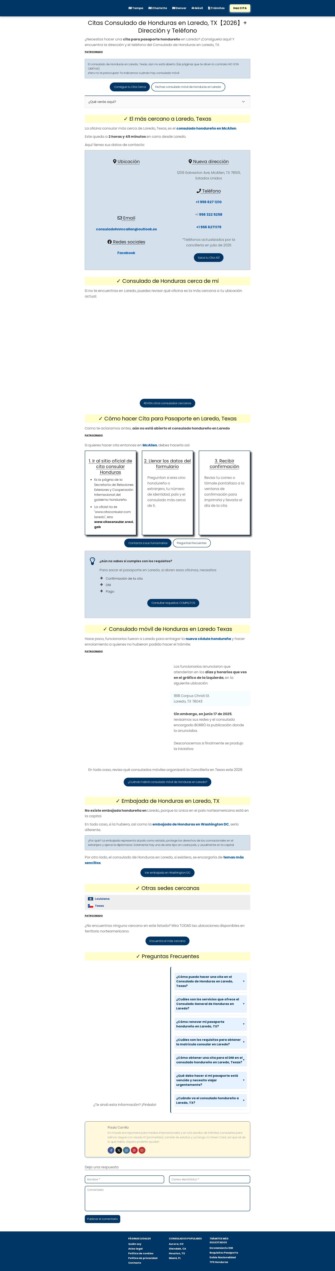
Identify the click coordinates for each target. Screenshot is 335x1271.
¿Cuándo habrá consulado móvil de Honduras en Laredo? (167, 782)
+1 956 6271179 (208, 227)
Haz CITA (240, 8)
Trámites (217, 8)
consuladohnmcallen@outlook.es (126, 229)
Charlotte (159, 8)
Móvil (198, 8)
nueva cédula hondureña (208, 638)
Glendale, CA (177, 1248)
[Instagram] (126, 1150)
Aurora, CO (176, 1244)
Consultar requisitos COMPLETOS (173, 603)
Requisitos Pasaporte (224, 1252)
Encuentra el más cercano (167, 941)
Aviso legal (135, 1248)
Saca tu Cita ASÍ (208, 258)
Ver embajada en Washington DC (168, 873)
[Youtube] (142, 1150)
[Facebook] (111, 1150)
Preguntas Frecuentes (192, 543)
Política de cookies (140, 1253)
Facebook (126, 252)
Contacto (134, 1263)
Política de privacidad (142, 1258)
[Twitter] (118, 1150)
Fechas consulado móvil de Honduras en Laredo (188, 87)
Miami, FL (175, 1258)
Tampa (137, 8)
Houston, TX (177, 1253)
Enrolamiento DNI (221, 1248)
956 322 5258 (210, 214)
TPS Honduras (219, 1262)
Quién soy (134, 1244)
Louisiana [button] (102, 899)
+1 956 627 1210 (209, 201)
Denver (180, 8)
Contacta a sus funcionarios (148, 543)
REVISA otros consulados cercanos (167, 403)
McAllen (150, 445)
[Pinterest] (134, 1150)
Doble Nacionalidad (223, 1257)
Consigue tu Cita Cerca (130, 87)
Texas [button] (99, 906)
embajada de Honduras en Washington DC (190, 824)
